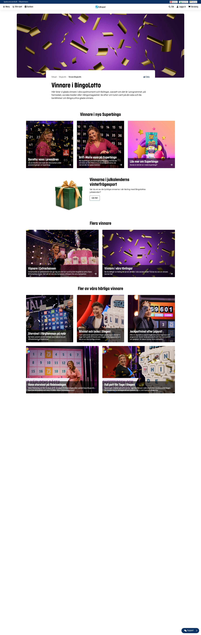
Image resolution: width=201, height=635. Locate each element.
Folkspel (54, 77)
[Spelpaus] (174, 2)
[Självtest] (193, 2)
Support (190, 631)
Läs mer (95, 198)
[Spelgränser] (183, 2)
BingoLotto (62, 77)
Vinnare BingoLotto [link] (75, 77)
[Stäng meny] (196, 630)
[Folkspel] (100, 7)
